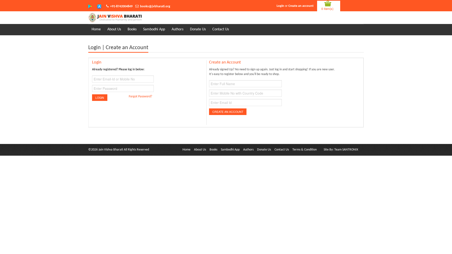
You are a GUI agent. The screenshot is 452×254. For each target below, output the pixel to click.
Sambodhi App (154, 29)
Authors (177, 29)
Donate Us (198, 29)
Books (132, 29)
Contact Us (220, 29)
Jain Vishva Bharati (110, 149)
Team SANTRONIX (346, 149)
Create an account (301, 6)
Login (280, 6)
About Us (114, 29)
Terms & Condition (304, 149)
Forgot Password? (140, 96)
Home (96, 29)
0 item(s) (327, 8)
